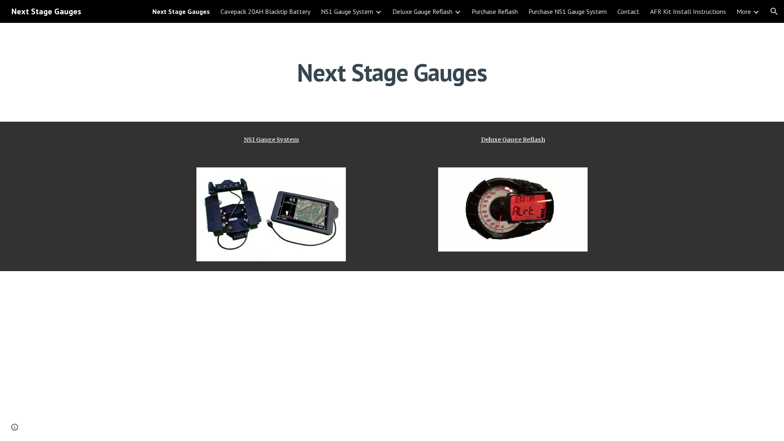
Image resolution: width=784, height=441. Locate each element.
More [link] (744, 11)
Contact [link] (628, 11)
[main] (392, 72)
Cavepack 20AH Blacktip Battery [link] (265, 11)
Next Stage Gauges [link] (181, 11)
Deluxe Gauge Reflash (513, 139)
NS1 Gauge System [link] (347, 11)
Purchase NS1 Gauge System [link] (567, 11)
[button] (774, 11)
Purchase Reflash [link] (495, 11)
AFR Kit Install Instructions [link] (688, 11)
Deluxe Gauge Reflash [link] (422, 11)
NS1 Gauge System (271, 139)
